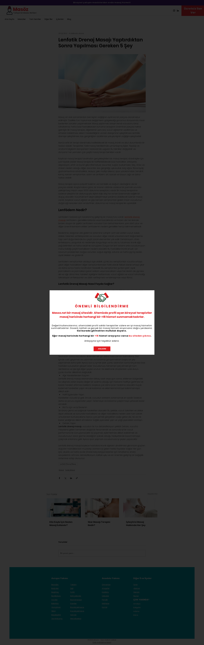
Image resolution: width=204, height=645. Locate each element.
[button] (102, 348)
